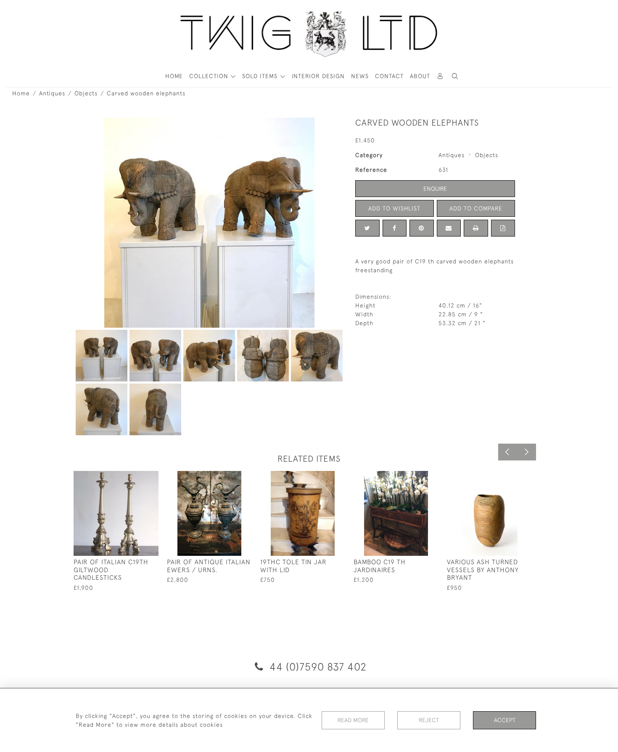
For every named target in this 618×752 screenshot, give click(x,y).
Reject (429, 720)
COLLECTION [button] (209, 76)
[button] (455, 76)
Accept (504, 720)
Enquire (435, 188)
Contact (389, 76)
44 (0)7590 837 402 (317, 666)
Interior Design (318, 76)
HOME (174, 76)
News (360, 76)
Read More (353, 720)
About (420, 76)
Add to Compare (475, 208)
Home (21, 93)
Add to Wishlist (394, 208)
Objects (86, 93)
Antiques (52, 93)
